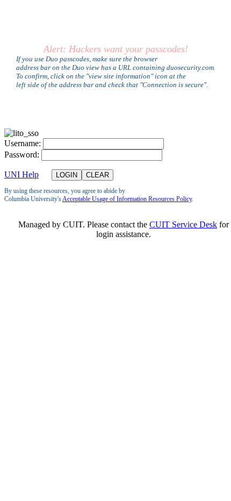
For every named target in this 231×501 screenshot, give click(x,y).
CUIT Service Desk (183, 224)
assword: (21, 154)
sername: (22, 143)
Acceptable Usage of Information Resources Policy (127, 199)
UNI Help (21, 174)
